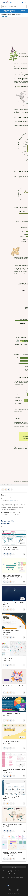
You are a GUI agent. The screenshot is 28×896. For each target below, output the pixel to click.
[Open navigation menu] (25, 2)
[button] (10, 890)
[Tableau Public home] (7, 2)
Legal (3, 877)
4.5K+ (23, 820)
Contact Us (16, 873)
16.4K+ (22, 792)
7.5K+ (23, 654)
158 (13, 803)
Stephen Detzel (6, 743)
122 (13, 858)
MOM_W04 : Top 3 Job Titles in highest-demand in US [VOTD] (12, 576)
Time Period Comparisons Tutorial (13, 686)
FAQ (11, 871)
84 (13, 554)
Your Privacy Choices (15, 885)
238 (14, 775)
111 (11, 489)
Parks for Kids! (7, 658)
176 (13, 609)
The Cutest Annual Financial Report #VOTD (14, 769)
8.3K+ (23, 737)
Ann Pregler (5, 634)
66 (13, 581)
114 (13, 637)
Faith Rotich (5, 688)
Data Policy (7, 880)
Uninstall (8, 883)
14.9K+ (22, 765)
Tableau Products (21, 871)
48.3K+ (22, 681)
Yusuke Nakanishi (7, 660)
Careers (11, 873)
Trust (4, 871)
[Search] (3, 6)
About (14, 871)
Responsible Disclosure (17, 880)
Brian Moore (6, 715)
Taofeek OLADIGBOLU (8, 855)
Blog (8, 871)
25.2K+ (22, 626)
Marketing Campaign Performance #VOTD (13, 797)
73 (13, 720)
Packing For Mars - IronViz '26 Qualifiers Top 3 (12, 631)
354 (14, 692)
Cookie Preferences (17, 883)
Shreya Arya (6, 606)
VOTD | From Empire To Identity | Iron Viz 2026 (13, 825)
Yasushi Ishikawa (7, 578)
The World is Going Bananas (11, 741)
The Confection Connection (11, 713)
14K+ (23, 598)
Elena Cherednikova (7, 772)
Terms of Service (10, 877)
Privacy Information (21, 877)
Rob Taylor (5, 828)
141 (13, 748)
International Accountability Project (11, 549)
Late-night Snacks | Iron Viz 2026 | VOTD (13, 603)
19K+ (23, 543)
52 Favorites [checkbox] (5, 498)
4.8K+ (23, 571)
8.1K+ (23, 848)
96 (13, 831)
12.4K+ (22, 709)
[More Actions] (25, 15)
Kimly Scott (5, 16)
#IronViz (12, 500)
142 (13, 665)
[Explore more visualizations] (22, 2)
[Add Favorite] (24, 554)
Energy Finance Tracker (10, 547)
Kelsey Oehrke (6, 800)
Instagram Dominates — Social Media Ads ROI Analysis (12, 853)
